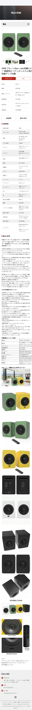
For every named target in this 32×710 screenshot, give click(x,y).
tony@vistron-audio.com (10, 693)
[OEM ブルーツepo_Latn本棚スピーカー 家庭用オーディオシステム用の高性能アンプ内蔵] (16, 42)
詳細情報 (8, 118)
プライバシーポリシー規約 (9, 702)
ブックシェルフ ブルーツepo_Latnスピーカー (15, 660)
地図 (19, 702)
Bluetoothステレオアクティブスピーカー (14, 662)
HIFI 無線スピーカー (8, 664)
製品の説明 (23, 118)
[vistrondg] (15, 697)
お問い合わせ (8, 78)
